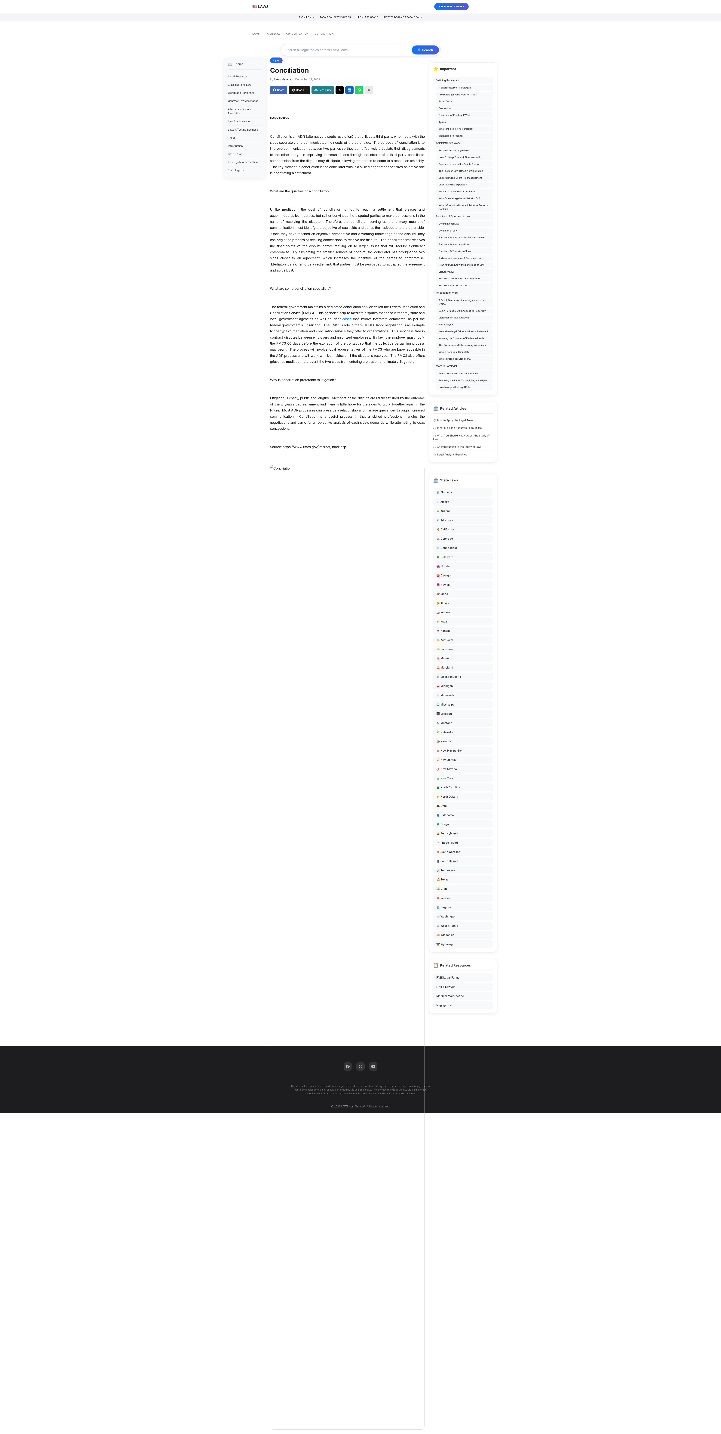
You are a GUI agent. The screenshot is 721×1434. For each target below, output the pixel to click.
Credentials (445, 108)
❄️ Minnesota (445, 695)
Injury (276, 60)
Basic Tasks (235, 154)
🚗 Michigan (444, 686)
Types (231, 137)
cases (346, 319)
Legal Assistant (367, 17)
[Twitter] (360, 1066)
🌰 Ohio (441, 805)
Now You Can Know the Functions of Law (461, 264)
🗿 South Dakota (447, 861)
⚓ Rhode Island (447, 842)
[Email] (369, 90)
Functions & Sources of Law (453, 216)
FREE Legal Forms (447, 977)
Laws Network (283, 79)
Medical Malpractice (450, 996)
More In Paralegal (446, 366)
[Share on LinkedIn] (349, 90)
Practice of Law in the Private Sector (459, 164)
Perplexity (325, 90)
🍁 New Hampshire (449, 750)
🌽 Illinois (442, 603)
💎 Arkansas (444, 520)
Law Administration (239, 121)
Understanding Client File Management (460, 177)
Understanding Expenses (453, 184)
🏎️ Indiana (443, 612)
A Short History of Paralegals (455, 87)
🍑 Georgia (443, 575)
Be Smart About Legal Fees (454, 150)
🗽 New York (444, 778)
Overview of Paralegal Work (454, 115)
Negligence (444, 1005)
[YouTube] (373, 1066)
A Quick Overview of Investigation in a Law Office (462, 302)
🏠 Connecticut (446, 547)
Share (280, 90)
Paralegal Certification (335, 17)
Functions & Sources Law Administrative (461, 237)
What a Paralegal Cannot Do (454, 352)
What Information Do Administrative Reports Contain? (463, 207)
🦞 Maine (442, 658)
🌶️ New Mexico (446, 769)
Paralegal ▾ (306, 17)
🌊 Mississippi (445, 704)
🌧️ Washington (446, 916)
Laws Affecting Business (243, 129)
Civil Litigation (236, 170)
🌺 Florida (443, 566)
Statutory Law (446, 271)
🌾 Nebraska (444, 732)
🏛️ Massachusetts (448, 676)
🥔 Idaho (442, 593)
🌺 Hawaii (443, 584)
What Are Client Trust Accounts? (457, 191)
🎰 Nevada (443, 741)
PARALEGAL (272, 33)
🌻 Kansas (443, 630)
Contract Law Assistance (243, 100)
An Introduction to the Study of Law (458, 373)
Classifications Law (239, 84)
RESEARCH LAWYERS (451, 6)
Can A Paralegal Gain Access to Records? (462, 310)
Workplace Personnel (241, 92)
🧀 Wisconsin (445, 934)
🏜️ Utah (441, 888)
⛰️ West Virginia (447, 925)
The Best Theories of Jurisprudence (459, 278)
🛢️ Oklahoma (445, 815)
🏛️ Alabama (444, 492)
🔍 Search (425, 50)
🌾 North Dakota (447, 796)
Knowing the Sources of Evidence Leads (461, 338)
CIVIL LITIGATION (297, 33)
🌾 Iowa (441, 621)
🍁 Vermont (444, 898)
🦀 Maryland (444, 667)
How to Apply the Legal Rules (455, 387)
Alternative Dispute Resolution (239, 111)
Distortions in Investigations (454, 317)
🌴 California (445, 529)
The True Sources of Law (453, 285)
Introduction (235, 145)
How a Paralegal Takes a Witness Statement (463, 331)
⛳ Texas (442, 879)
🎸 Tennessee (445, 870)
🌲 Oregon (443, 824)
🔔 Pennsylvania (447, 833)
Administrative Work (448, 142)
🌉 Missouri (444, 713)
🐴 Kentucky (444, 639)
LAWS (255, 33)
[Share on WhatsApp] (359, 90)
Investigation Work (447, 292)
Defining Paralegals (447, 80)
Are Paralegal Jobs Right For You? (458, 94)
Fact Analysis (446, 324)
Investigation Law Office (243, 162)
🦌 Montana (444, 723)
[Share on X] (340, 90)
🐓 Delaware (444, 557)
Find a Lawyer (445, 986)
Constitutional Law (449, 223)
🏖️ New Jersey (446, 759)
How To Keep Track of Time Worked (459, 157)
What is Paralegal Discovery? (455, 358)
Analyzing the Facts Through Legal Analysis (463, 380)
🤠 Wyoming (444, 944)
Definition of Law (448, 230)
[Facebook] (348, 1066)
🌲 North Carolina (448, 787)
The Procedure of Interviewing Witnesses (462, 345)
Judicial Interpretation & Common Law (460, 258)
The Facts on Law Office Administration (461, 170)
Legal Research (237, 76)
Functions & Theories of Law (455, 251)
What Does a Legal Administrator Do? (459, 198)
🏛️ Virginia (443, 907)
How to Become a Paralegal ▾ (403, 17)
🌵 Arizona (443, 511)
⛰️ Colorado (444, 538)
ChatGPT (301, 90)
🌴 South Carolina (448, 851)
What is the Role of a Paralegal (456, 128)
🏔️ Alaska (442, 501)
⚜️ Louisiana (444, 649)
